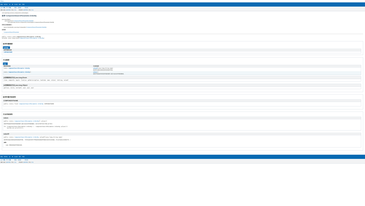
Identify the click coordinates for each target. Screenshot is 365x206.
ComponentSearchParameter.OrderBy (23, 21)
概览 (2, 4)
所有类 (26, 7)
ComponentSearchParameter (11, 32)
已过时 (16, 4)
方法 (15, 9)
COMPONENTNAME (8, 52)
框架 (15, 7)
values (95, 72)
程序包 (5, 4)
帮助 (23, 4)
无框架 (19, 7)
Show (2, 1)
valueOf (95, 68)
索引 (20, 4)
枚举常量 (8, 9)
